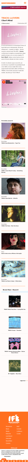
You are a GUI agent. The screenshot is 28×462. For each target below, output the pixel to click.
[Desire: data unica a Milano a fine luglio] (13, 241)
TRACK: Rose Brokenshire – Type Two (10, 143)
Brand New (9, 440)
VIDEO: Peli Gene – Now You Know (10, 225)
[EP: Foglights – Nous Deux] (15, 366)
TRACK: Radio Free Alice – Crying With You (14, 309)
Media (7, 431)
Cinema (8, 443)
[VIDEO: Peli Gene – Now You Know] (13, 214)
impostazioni (7, 456)
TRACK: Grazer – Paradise (14, 330)
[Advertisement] (14, 396)
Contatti (19, 428)
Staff (18, 426)
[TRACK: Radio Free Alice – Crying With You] (15, 301)
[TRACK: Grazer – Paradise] (15, 322)
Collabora (19, 431)
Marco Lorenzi (6, 23)
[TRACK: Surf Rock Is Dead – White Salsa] (13, 269)
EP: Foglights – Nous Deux (14, 373)
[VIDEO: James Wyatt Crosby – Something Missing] (13, 158)
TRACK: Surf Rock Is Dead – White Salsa (11, 281)
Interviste (8, 438)
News (7, 428)
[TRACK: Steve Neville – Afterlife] (13, 186)
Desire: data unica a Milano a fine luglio (11, 253)
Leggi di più (23, 380)
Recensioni (9, 426)
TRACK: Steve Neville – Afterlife (9, 198)
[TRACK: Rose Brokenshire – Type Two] (13, 131)
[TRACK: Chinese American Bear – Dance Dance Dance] (15, 343)
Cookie (19, 433)
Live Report (9, 436)
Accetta (4, 459)
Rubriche (8, 433)
